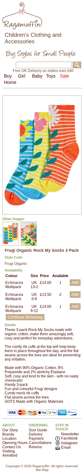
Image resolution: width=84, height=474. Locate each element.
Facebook (69, 438)
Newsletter (70, 434)
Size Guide (38, 430)
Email (66, 447)
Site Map (42, 470)
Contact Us (11, 447)
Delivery (35, 434)
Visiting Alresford (9, 453)
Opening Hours (15, 443)
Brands (8, 434)
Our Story (10, 430)
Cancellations (40, 443)
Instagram (69, 443)
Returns (35, 447)
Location (9, 438)
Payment (36, 438)
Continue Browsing (25, 317)
